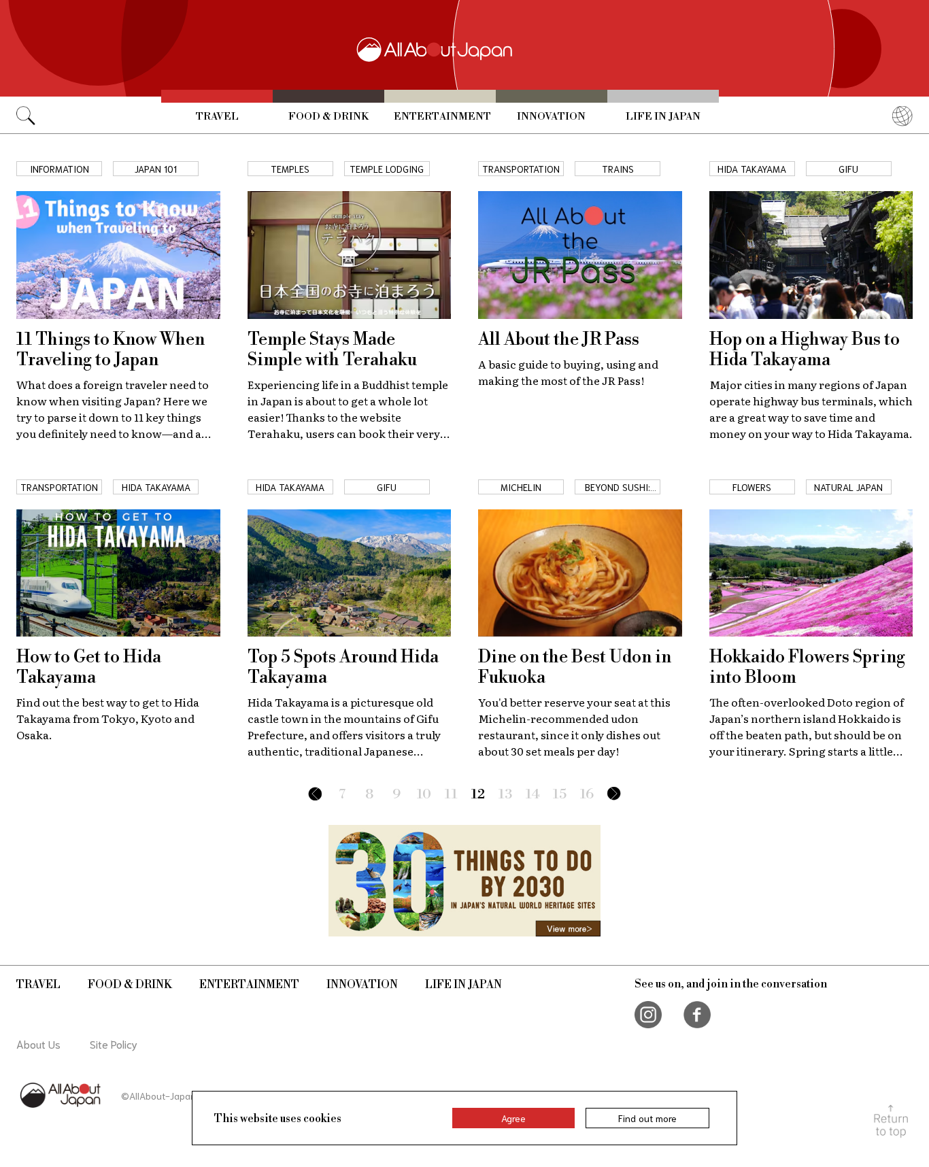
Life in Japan (663, 116)
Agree (513, 1118)
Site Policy (113, 1043)
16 (587, 794)
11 (451, 794)
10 (424, 794)
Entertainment (442, 116)
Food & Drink (328, 116)
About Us (38, 1043)
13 (505, 794)
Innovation (551, 116)
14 (533, 794)
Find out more (647, 1118)
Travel (217, 116)
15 (560, 794)
